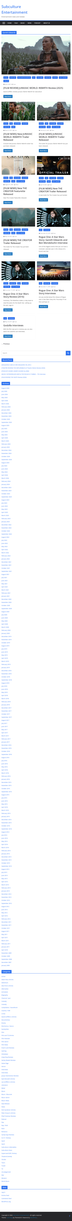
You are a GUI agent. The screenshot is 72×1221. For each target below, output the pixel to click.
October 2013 (6, 863)
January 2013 (6, 891)
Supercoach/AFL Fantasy (9, 1153)
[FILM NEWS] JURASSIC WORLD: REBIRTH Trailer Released (52, 136)
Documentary (6, 1020)
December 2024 (6, 450)
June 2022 (5, 543)
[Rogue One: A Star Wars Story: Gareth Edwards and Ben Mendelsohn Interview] (53, 217)
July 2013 (4, 872)
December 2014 (6, 819)
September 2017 (7, 717)
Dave (14, 84)
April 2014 (5, 844)
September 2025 (7, 422)
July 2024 (4, 466)
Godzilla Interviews (13, 325)
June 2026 (5, 394)
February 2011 (6, 944)
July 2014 (4, 835)
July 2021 (4, 577)
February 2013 (6, 888)
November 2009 (6, 953)
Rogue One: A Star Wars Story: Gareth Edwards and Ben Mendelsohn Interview (53, 239)
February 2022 (6, 556)
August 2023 (5, 500)
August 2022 (5, 537)
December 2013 (6, 857)
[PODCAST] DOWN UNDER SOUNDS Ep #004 (15, 371)
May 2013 (5, 878)
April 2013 (5, 882)
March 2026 (5, 404)
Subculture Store (7, 1150)
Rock (3, 1128)
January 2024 (6, 484)
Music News (5, 1100)
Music (23, 23)
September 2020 (7, 608)
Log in (3, 1192)
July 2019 (4, 649)
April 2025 (5, 438)
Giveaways (5, 1054)
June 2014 (5, 838)
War (3, 1175)
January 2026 (6, 410)
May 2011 (5, 934)
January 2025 (6, 447)
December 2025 (6, 413)
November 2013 (6, 860)
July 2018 (4, 686)
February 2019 (6, 664)
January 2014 (6, 854)
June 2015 (5, 801)
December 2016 (6, 745)
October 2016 (6, 751)
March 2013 (5, 885)
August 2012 (5, 906)
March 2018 (5, 698)
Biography (5, 995)
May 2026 (5, 397)
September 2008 (7, 959)
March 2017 (5, 736)
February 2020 (6, 630)
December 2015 (6, 782)
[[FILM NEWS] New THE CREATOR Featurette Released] (18, 165)
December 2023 (6, 487)
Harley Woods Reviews (9, 1060)
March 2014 (5, 847)
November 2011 (6, 925)
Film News (24, 123)
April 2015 (5, 807)
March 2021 (5, 590)
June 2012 (5, 909)
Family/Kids (5, 1029)
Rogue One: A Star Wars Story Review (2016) (16, 295)
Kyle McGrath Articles (8, 1079)
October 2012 (6, 900)
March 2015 (5, 810)
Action (6, 77)
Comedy (4, 1001)
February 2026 (6, 407)
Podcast (37, 23)
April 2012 (5, 916)
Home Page (48, 77)
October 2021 (6, 568)
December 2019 (6, 636)
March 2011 (5, 940)
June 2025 (5, 432)
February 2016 (6, 776)
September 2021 (7, 571)
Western (4, 1178)
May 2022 (5, 546)
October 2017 (6, 714)
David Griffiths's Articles (24, 77)
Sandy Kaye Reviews (8, 1135)
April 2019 (5, 658)
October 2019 (6, 643)
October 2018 (6, 677)
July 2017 (4, 723)
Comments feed (6, 1198)
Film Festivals (6, 1038)
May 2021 (5, 584)
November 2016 (6, 748)
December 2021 (6, 562)
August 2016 (5, 757)
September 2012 (7, 903)
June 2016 (5, 764)
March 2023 (5, 515)
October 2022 (6, 531)
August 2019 (5, 646)
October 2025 (6, 419)
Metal (3, 1088)
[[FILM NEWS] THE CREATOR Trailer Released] (18, 217)
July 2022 (4, 540)
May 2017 (5, 729)
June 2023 (5, 506)
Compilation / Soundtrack (9, 1007)
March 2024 (5, 478)
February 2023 (6, 518)
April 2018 (5, 695)
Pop (3, 1122)
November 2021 (6, 565)
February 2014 (6, 850)
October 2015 (6, 788)
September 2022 (7, 534)
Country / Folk (6, 1010)
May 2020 (5, 621)
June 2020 (5, 618)
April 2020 (5, 624)
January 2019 (6, 667)
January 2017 (6, 742)
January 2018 (6, 705)
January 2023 (6, 522)
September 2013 (7, 866)
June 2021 (5, 580)
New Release (6, 1104)
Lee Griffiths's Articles (8, 1082)
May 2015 (5, 804)
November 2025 (6, 416)
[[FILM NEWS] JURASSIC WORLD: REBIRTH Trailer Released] (53, 111)
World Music (5, 1181)
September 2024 (7, 459)
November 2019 (6, 639)
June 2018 (5, 689)
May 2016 (5, 767)
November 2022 (6, 528)
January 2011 (6, 947)
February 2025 (6, 444)
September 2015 (7, 792)
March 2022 (5, 553)
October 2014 (6, 826)
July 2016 (4, 760)
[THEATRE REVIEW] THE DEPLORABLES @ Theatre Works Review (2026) (23, 368)
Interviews (47, 230)
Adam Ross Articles (8, 979)
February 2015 (6, 813)
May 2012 (5, 913)
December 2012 (6, 894)
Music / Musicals (7, 1094)
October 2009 (6, 956)
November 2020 (6, 602)
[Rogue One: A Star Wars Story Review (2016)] (18, 270)
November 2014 (6, 823)
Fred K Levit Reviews (8, 1048)
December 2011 (6, 922)
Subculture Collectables (9, 1147)
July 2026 (4, 391)
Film (16, 23)
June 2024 (5, 469)
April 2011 (5, 937)
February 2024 (6, 481)
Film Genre (40, 77)
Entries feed (5, 1195)
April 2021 (5, 587)
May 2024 (5, 472)
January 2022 (6, 559)
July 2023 (4, 503)
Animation (5, 992)
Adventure (12, 77)
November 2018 (6, 674)
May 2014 (5, 841)
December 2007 (6, 962)
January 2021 (6, 596)
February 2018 (6, 702)
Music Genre (5, 1097)
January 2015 (6, 816)
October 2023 (6, 494)
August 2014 (5, 832)
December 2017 (6, 708)
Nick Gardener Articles (9, 1110)
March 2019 (5, 661)
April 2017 (5, 733)
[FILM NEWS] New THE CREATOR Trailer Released (52, 190)
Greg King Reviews (7, 1057)
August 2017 (5, 720)
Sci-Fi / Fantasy (63, 77)
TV (2, 1169)
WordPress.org (6, 1201)
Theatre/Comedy (7, 1156)
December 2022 (6, 525)
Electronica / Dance (8, 1026)
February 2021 (6, 593)
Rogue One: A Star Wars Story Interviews (51, 292)
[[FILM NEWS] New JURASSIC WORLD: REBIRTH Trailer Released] (18, 111)
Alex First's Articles (7, 986)
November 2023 (6, 490)
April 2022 (5, 549)
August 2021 (5, 574)
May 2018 (5, 692)
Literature (5, 1085)
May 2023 (5, 509)
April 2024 (5, 475)
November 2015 (6, 785)
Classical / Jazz (6, 998)
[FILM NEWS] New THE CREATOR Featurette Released (15, 191)
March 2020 (5, 627)
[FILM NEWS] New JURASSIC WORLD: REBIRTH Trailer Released (17, 136)
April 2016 (5, 770)
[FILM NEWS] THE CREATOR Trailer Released (17, 242)
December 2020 (6, 599)
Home (10, 23)
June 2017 (5, 726)
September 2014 (7, 829)
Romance (4, 1132)
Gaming (4, 1051)
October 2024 (6, 456)
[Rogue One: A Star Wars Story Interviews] (53, 270)
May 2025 (5, 435)
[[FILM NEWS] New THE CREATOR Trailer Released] (53, 165)
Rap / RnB (5, 1125)
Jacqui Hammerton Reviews (10, 1076)
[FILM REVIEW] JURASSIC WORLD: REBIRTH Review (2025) (33, 87)
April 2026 (5, 400)
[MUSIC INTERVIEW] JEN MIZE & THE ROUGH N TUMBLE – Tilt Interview (23, 374)
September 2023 (7, 497)
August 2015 (5, 795)
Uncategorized (6, 1172)
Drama (4, 1023)
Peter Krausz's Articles (8, 1113)
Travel (3, 1166)
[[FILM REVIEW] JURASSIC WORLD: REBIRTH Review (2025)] (36, 55)
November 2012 (6, 897)
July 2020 (4, 615)
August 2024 (5, 463)
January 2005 (6, 965)
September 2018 (7, 680)
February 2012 (6, 919)
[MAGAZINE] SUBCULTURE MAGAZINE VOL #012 (16, 365)
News (29, 23)
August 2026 (5, 388)
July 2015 (4, 798)
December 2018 (6, 670)
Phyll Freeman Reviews (9, 1116)
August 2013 (5, 869)
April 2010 (5, 950)
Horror (4, 1066)
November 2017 (6, 711)
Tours (3, 1163)
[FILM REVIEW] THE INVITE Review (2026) (14, 377)
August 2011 (5, 931)
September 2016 (7, 754)
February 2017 (6, 739)
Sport (3, 1141)
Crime (3, 1014)
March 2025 (5, 441)
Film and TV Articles (8, 1035)
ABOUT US (46, 23)
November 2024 (6, 453)
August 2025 (5, 425)
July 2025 (4, 428)
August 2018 (5, 683)
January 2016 (6, 779)
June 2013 (5, 875)
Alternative (5, 989)
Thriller (6, 81)
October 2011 (6, 928)
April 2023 (5, 512)
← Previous (6, 344)
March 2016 (5, 773)
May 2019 (5, 655)
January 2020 (6, 633)
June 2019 (5, 652)
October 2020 (6, 605)
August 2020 (5, 612)
